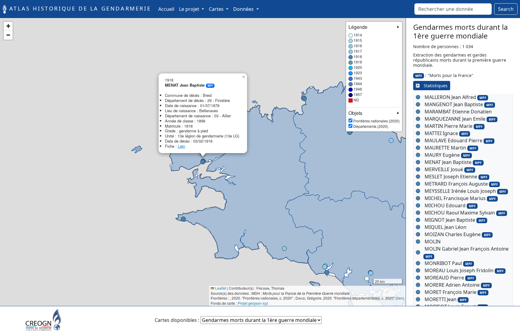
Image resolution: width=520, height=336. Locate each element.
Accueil (167, 8)
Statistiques (433, 85)
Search (506, 9)
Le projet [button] (189, 9)
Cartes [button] (217, 9)
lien (400, 298)
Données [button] (244, 9)
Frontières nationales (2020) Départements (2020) (374, 119)
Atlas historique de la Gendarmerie (79, 8)
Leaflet (220, 288)
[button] (366, 278)
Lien (181, 146)
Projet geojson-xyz (253, 303)
